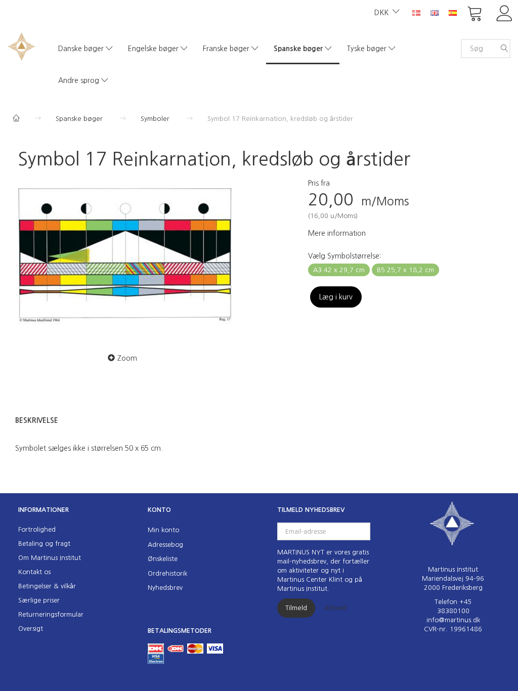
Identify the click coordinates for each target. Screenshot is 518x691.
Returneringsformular (50, 614)
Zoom (127, 358)
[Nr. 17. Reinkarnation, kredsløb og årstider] (125, 258)
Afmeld (335, 607)
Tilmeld (296, 607)
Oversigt (30, 628)
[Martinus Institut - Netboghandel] (21, 45)
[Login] (504, 12)
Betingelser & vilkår (47, 586)
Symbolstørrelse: (344, 256)
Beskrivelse (36, 420)
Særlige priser (39, 600)
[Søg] (504, 49)
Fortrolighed (37, 529)
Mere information (337, 233)
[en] (434, 12)
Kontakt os (34, 572)
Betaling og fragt (44, 543)
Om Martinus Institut (49, 557)
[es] (453, 12)
